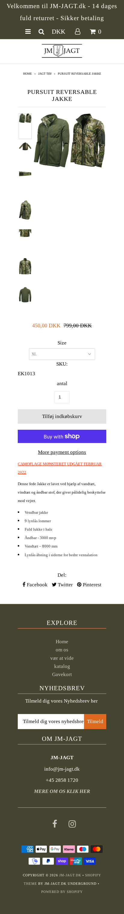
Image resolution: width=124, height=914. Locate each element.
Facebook (37, 585)
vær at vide (62, 658)
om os (62, 650)
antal (62, 383)
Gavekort (62, 674)
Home (27, 73)
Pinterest (91, 585)
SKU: (62, 364)
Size (62, 343)
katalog (62, 666)
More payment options (62, 452)
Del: (62, 575)
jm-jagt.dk (70, 875)
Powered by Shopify (62, 892)
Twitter (65, 585)
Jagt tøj (44, 73)
